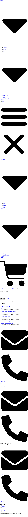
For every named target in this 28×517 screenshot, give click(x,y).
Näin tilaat (2, 256)
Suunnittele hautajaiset (5, 95)
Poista (8, 298)
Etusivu (1, 288)
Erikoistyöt (4, 50)
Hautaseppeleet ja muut (12, 288)
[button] (14, 130)
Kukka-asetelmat (5, 47)
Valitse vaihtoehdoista (3, 308)
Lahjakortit (4, 206)
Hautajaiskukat (4, 204)
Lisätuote (4, 51)
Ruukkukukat (4, 49)
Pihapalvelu (2, 99)
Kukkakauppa (3, 288)
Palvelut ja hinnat (5, 254)
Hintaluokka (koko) (2, 298)
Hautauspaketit (4, 252)
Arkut (3, 96)
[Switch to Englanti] (2, 101)
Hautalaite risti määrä (2, 299)
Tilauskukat (4, 48)
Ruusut (4, 46)
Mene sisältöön (1, 0)
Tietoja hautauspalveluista (6, 98)
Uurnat (4, 97)
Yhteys (2, 100)
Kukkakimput (4, 202)
